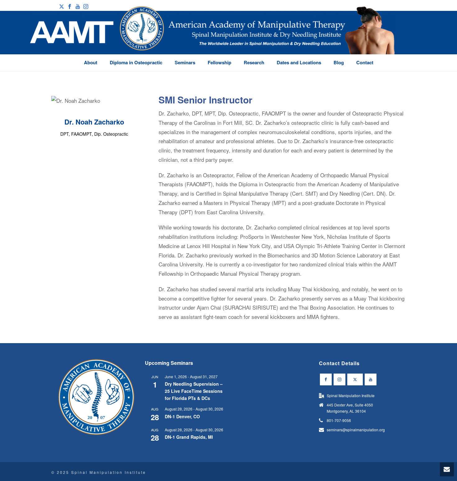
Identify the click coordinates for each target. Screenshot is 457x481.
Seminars (185, 62)
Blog (339, 62)
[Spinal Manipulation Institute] (213, 37)
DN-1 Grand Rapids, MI (189, 437)
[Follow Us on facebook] (326, 379)
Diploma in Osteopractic (136, 62)
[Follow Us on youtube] (370, 379)
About (90, 62)
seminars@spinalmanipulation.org (356, 429)
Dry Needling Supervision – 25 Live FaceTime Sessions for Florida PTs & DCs (194, 391)
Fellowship (219, 62)
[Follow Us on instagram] (339, 379)
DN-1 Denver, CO (182, 416)
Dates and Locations (299, 62)
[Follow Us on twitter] (355, 379)
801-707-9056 (339, 420)
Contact (364, 62)
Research (254, 62)
